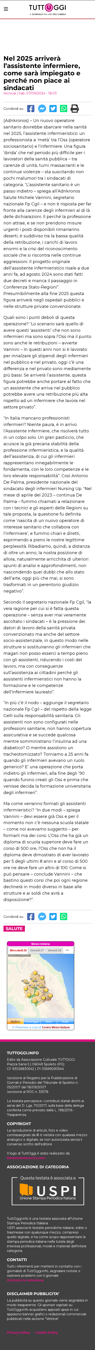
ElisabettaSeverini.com (26, 1158)
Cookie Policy (47, 1332)
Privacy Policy (18, 1332)
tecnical (9, 93)
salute (14, 928)
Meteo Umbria (40, 944)
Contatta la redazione (25, 1280)
